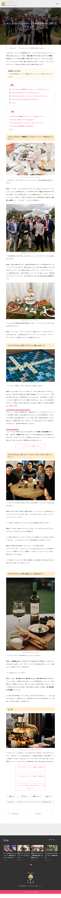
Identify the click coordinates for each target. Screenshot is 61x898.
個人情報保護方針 (23, 885)
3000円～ (20, 801)
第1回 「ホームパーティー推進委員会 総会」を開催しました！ (37, 855)
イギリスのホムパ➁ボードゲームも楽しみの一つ (25, 92)
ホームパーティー (31, 801)
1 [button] (29, 864)
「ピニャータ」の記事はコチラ (30, 446)
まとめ (13, 102)
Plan (36, 29)
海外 (50, 801)
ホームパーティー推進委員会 (42, 801)
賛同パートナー (38, 885)
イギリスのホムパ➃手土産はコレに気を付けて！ (25, 99)
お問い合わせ (31, 885)
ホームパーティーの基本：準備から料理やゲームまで (51, 855)
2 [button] (31, 864)
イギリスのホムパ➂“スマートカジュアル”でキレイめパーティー (29, 96)
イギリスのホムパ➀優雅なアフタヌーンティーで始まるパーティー (30, 89)
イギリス (25, 801)
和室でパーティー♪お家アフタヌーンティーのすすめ (10, 855)
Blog (33, 29)
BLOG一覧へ (52, 839)
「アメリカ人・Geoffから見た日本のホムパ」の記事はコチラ (30, 787)
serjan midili (30, 652)
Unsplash (38, 177)
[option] (31, 853)
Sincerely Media (30, 177)
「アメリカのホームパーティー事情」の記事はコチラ (30, 778)
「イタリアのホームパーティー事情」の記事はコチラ (30, 769)
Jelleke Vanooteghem (29, 749)
